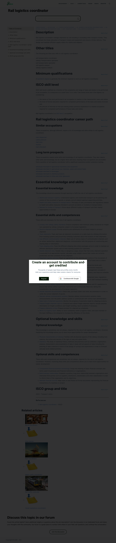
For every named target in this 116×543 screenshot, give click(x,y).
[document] (58, 271)
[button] (84, 262)
